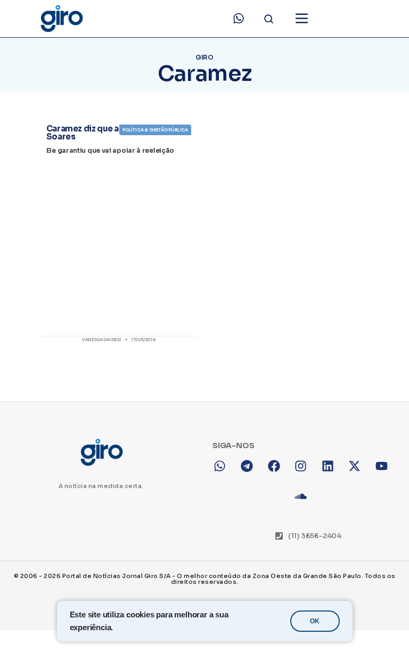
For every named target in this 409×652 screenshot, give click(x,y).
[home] (61, 19)
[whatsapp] (238, 18)
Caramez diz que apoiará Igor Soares (105, 132)
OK (315, 621)
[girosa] (361, 622)
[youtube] (389, 622)
